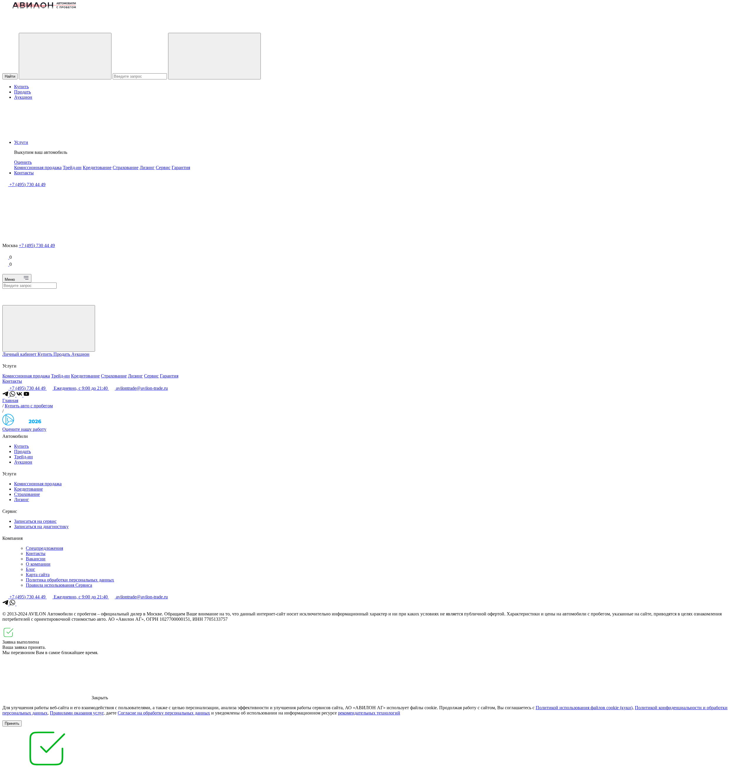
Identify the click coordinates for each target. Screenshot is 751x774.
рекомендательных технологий (369, 712)
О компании (38, 564)
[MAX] (19, 603)
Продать (22, 91)
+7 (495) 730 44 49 (37, 245)
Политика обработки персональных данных (70, 579)
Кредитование (97, 167)
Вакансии (35, 558)
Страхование (125, 167)
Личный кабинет (20, 354)
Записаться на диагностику (41, 526)
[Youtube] (26, 395)
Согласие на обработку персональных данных (164, 712)
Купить (21, 86)
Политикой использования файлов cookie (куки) (584, 707)
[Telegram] (5, 395)
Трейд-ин (72, 167)
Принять (12, 723)
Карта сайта (38, 574)
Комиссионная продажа (38, 167)
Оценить (23, 162)
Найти (10, 76)
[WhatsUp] (12, 395)
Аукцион (23, 97)
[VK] (19, 395)
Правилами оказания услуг (77, 712)
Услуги (21, 142)
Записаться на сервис (35, 521)
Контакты (24, 172)
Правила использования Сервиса (59, 585)
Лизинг (147, 167)
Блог (30, 569)
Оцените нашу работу (24, 429)
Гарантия (181, 167)
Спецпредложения (44, 548)
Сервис (163, 167)
